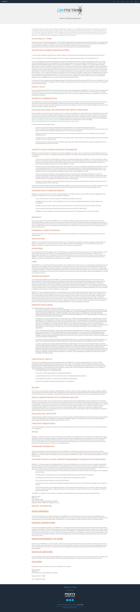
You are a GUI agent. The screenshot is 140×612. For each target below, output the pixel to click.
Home (114, 1)
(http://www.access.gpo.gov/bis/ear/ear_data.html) (45, 119)
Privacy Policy (58, 606)
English (136, 1)
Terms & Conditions (65, 606)
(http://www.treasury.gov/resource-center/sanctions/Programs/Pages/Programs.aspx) (55, 121)
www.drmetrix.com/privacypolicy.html (51, 92)
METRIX (4, 1)
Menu (132, 1)
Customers (123, 1)
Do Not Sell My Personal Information (77, 606)
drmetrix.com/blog (70, 590)
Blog (118, 1)
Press (128, 1)
